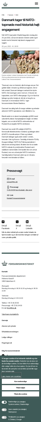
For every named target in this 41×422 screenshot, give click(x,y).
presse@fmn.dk (12, 182)
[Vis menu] (36, 3)
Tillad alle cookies (20, 394)
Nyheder (11, 15)
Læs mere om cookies (11, 376)
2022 (17, 15)
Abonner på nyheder (9, 326)
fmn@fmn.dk (11, 308)
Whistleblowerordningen (10, 332)
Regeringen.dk (7, 343)
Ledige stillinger (7, 337)
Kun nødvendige (20, 381)
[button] (21, 400)
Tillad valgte (20, 388)
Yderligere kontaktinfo (10, 314)
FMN (3, 15)
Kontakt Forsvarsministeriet (16, 198)
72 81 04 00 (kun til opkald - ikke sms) (19, 190)
